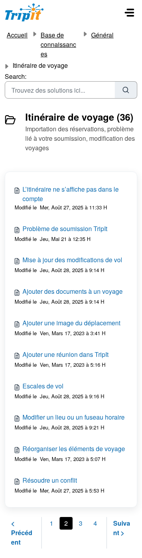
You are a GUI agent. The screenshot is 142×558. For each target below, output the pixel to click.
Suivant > (121, 528)
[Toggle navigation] (129, 13)
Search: (15, 76)
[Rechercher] (126, 90)
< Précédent (21, 533)
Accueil (17, 34)
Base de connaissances (58, 44)
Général (102, 34)
